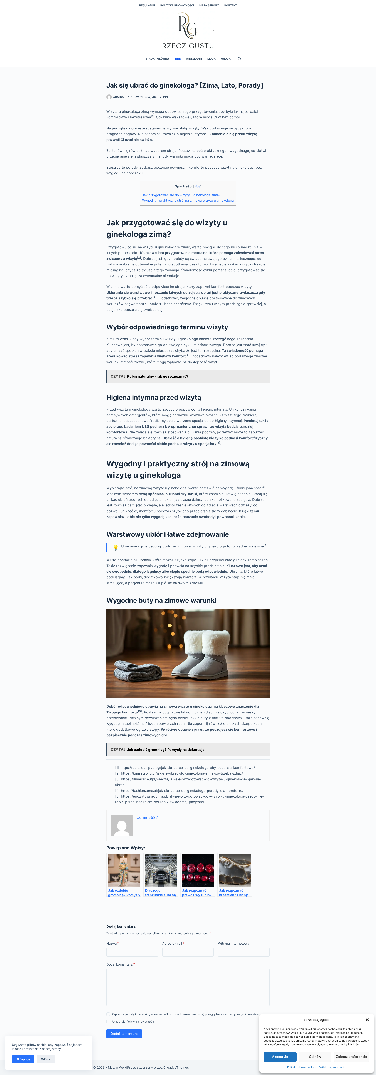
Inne (178, 58)
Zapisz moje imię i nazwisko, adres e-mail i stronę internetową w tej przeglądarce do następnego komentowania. (189, 1014)
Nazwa (112, 943)
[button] (367, 1020)
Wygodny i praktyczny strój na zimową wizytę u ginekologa (188, 200)
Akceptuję (280, 1057)
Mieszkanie (194, 58)
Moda (211, 58)
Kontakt (230, 5)
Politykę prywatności (140, 1021)
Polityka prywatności (331, 1067)
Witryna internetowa (233, 943)
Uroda (226, 58)
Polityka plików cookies (301, 1067)
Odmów (315, 1057)
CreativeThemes (176, 1067)
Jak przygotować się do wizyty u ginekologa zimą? (181, 195)
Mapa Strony (209, 5)
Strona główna (157, 58)
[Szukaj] (239, 58)
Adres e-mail (173, 943)
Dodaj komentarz (120, 964)
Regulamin (147, 5)
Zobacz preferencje (351, 1057)
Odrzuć (46, 1059)
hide (197, 186)
